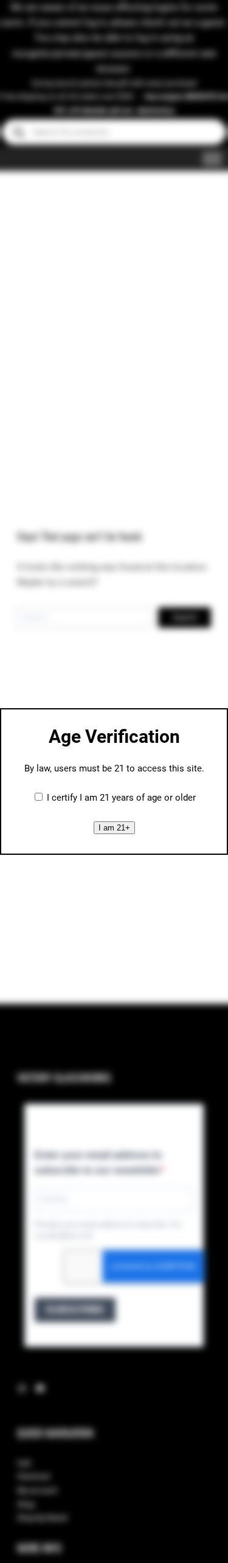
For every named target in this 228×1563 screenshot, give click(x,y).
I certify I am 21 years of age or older (121, 797)
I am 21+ (114, 827)
